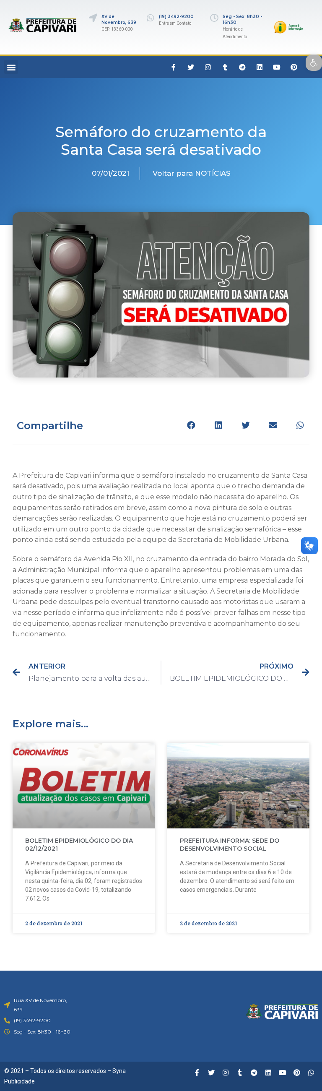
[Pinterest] (294, 67)
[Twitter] (190, 67)
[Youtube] (276, 67)
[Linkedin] (259, 67)
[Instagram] (208, 67)
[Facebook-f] (173, 67)
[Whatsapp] (311, 1072)
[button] (11, 67)
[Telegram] (242, 67)
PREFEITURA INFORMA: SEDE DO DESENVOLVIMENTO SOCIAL (229, 845)
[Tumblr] (225, 67)
